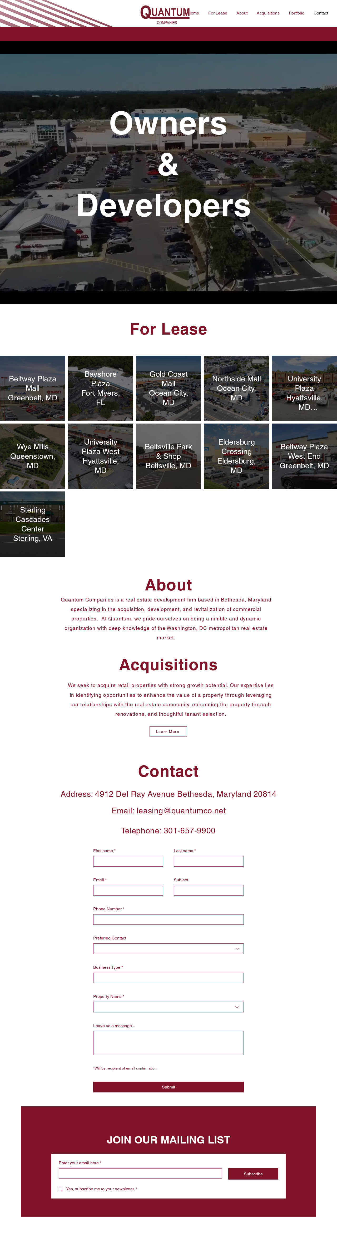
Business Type (108, 967)
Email (100, 879)
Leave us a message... (114, 1025)
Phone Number (108, 908)
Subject (181, 879)
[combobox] (168, 948)
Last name (185, 850)
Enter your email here (80, 1162)
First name (104, 850)
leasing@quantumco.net (181, 810)
